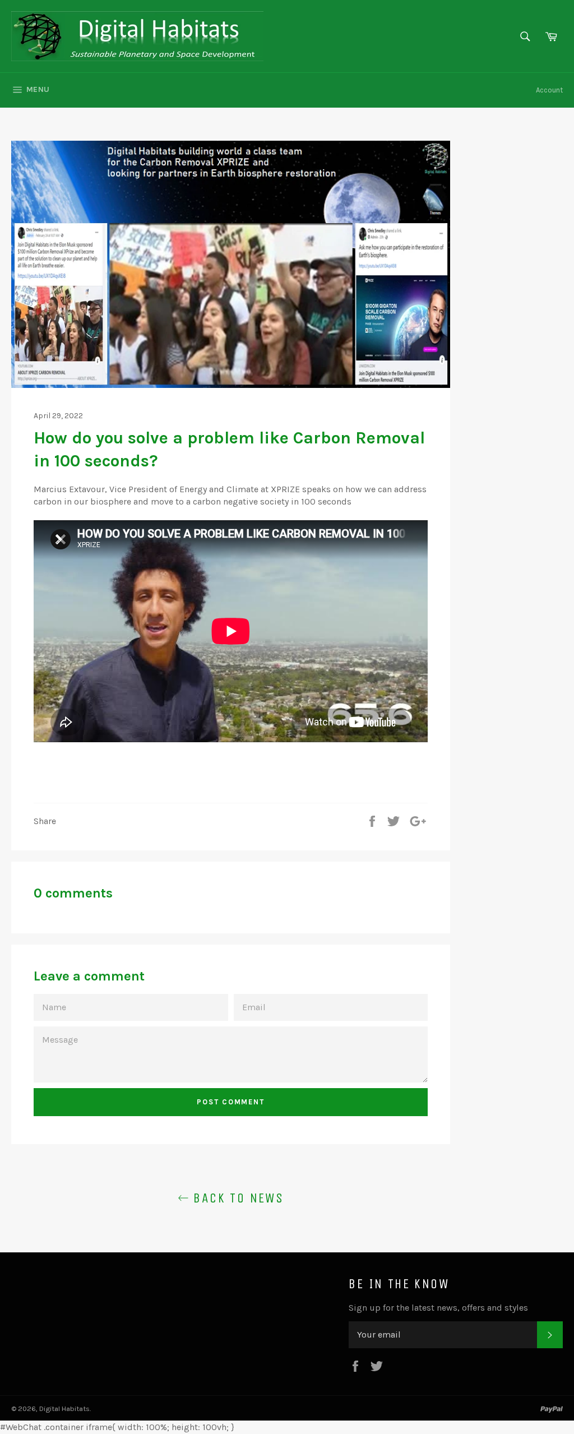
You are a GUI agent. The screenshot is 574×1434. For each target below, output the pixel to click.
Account (549, 90)
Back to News (236, 1198)
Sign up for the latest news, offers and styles (438, 1307)
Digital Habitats (64, 1408)
